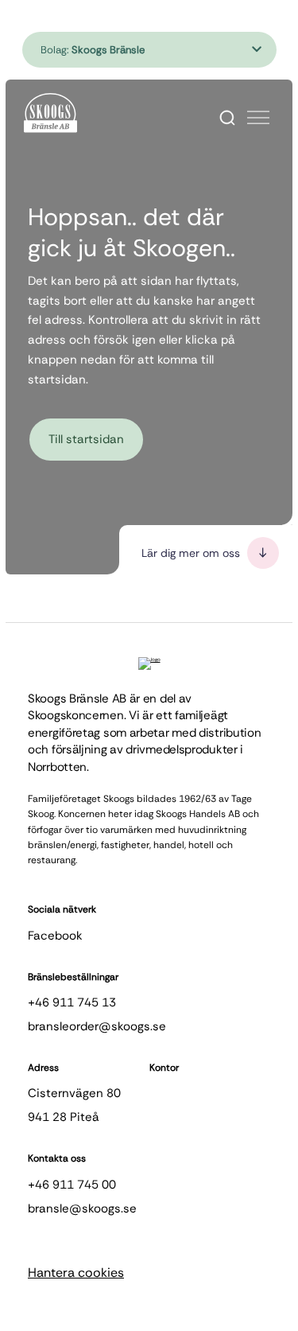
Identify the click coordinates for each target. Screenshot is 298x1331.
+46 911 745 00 (72, 1185)
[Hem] (50, 113)
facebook (55, 936)
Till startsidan (86, 439)
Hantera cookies (76, 1272)
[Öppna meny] (258, 118)
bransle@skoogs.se (82, 1208)
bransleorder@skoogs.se (97, 1026)
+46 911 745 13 (72, 1002)
